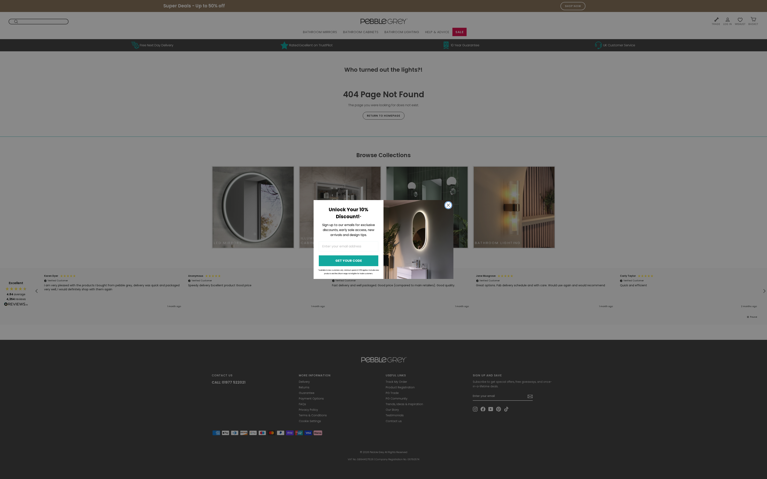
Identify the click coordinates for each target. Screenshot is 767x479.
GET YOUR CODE (348, 260)
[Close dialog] (448, 205)
